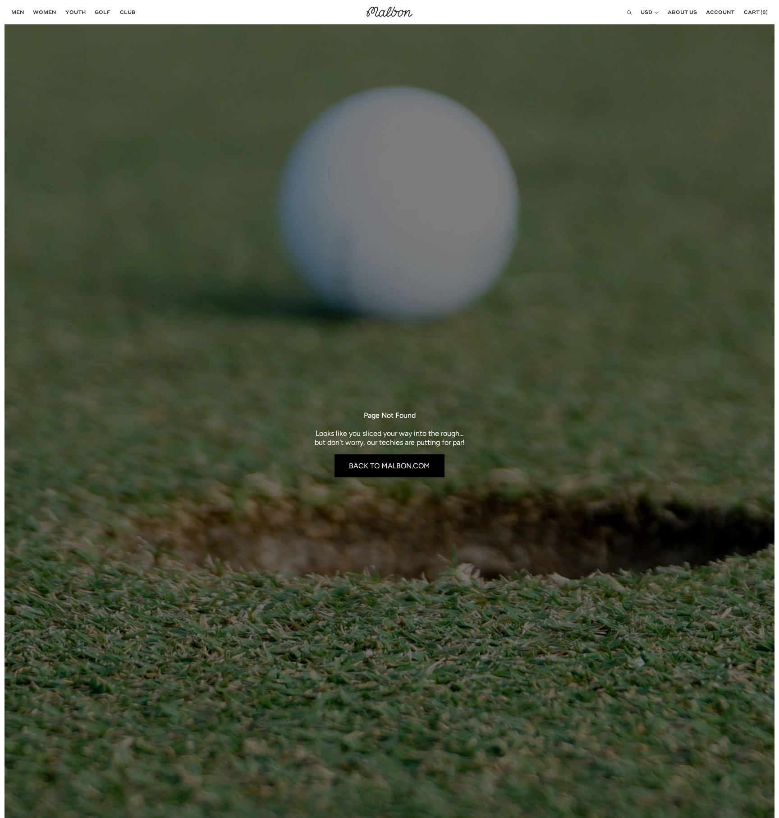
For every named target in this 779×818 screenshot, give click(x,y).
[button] (15, 12)
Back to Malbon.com (389, 466)
